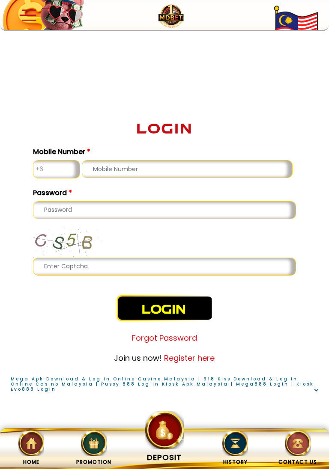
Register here (189, 358)
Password (52, 193)
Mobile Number (61, 152)
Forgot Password (164, 337)
